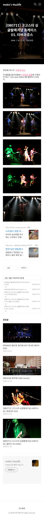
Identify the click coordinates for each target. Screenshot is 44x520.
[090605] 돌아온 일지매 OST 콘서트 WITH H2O (17, 283)
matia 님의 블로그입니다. (14, 464)
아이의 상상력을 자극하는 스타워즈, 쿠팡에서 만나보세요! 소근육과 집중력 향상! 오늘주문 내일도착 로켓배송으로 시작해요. (15, 236)
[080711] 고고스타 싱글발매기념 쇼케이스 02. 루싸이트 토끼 (16, 293)
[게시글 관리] (15, 268)
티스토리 (22, 508)
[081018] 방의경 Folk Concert (14, 289)
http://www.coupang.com (16, 227)
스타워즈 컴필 (26, 75)
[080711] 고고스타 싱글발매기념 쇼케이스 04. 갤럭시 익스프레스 (16, 300)
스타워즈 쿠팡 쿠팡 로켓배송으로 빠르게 (14, 231)
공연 (10, 278)
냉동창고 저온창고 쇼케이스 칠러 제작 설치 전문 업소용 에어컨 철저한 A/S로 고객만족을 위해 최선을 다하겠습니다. (14, 253)
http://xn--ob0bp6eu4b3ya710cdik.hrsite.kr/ (19, 245)
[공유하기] (12, 268)
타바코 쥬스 (21, 70)
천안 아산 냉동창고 (14, 249)
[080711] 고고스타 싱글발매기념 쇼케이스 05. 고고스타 (16, 307)
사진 (6, 278)
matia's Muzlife (12, 4)
